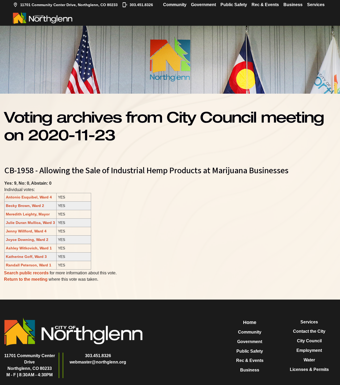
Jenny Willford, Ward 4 (26, 231)
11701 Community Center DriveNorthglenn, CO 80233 (29, 362)
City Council (309, 341)
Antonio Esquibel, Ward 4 (29, 197)
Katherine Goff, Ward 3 (26, 256)
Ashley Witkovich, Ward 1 (29, 248)
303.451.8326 (141, 5)
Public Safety (233, 4)
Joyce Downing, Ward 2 (27, 239)
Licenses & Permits (309, 369)
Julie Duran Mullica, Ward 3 (30, 222)
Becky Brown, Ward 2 (25, 206)
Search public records (26, 273)
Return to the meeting (26, 279)
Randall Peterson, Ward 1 (28, 265)
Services (316, 4)
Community (174, 4)
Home (249, 322)
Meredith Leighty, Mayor (28, 214)
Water (309, 360)
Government (203, 4)
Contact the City (309, 331)
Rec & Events (265, 4)
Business (293, 4)
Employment (309, 350)
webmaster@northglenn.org (98, 362)
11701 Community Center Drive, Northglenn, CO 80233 (69, 5)
